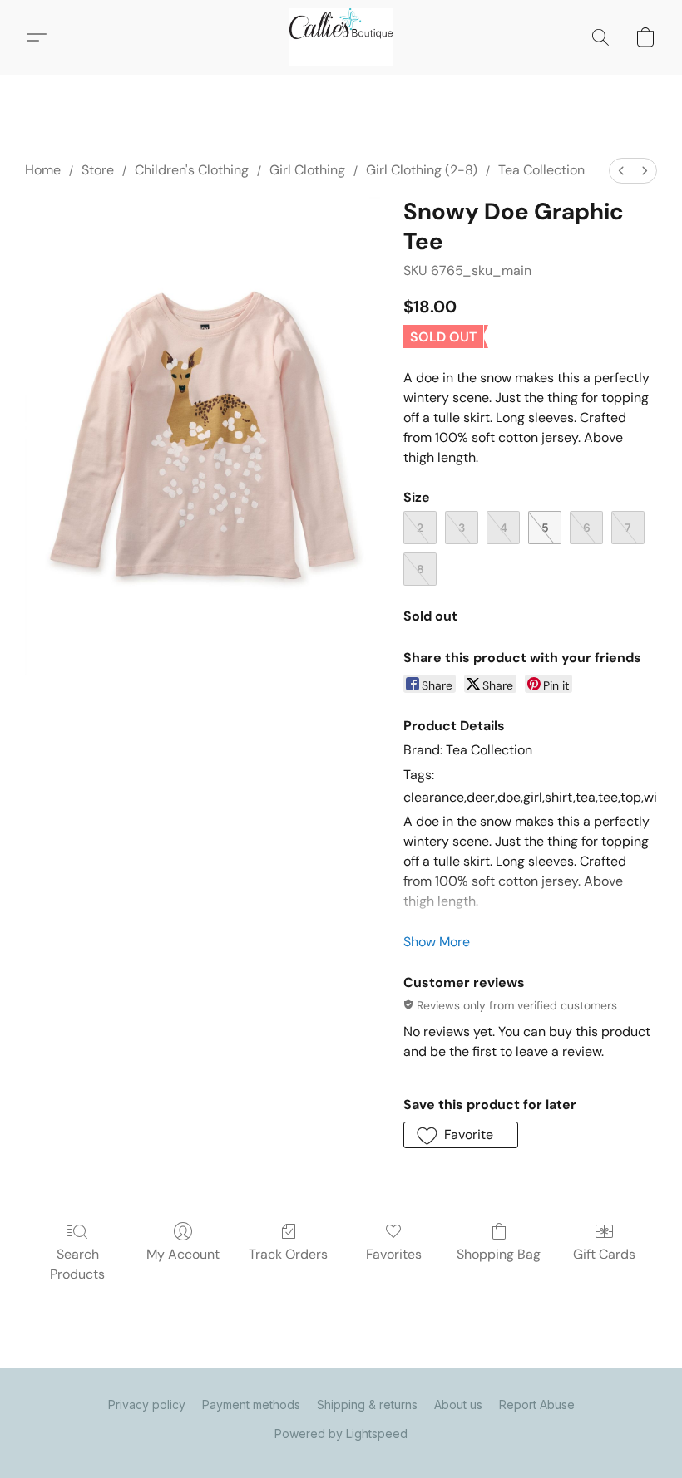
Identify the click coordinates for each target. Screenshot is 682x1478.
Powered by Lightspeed (341, 1433)
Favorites (394, 1254)
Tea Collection (541, 170)
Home (43, 170)
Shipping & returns (367, 1404)
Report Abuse (537, 1404)
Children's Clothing (192, 170)
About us (458, 1404)
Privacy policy (146, 1404)
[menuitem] (621, 171)
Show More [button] (436, 941)
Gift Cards (604, 1254)
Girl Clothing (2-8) (421, 170)
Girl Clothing (307, 170)
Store (98, 170)
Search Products (77, 1264)
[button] (341, 37)
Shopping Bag (499, 1254)
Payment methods (251, 1404)
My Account (183, 1254)
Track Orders (288, 1254)
